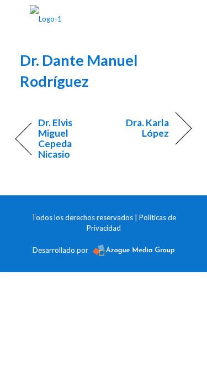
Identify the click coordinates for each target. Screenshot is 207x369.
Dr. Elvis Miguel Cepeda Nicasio (55, 138)
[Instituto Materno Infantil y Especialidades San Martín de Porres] (46, 16)
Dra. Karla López (139, 127)
